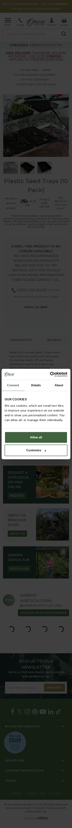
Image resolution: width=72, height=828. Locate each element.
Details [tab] (36, 385)
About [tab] (59, 385)
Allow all (36, 437)
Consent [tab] (13, 385)
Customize (33, 450)
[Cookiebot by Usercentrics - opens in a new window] (50, 374)
